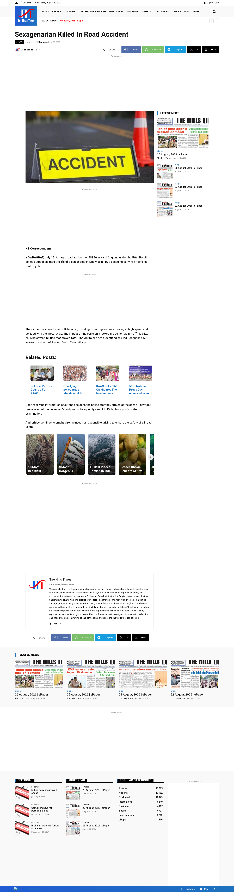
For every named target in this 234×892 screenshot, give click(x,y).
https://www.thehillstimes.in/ (62, 584)
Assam (19, 42)
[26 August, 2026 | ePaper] (182, 133)
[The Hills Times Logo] (27, 889)
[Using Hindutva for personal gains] (22, 811)
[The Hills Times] (26, 15)
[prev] (211, 21)
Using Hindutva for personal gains (41, 809)
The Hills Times (32, 49)
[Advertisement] (117, 82)
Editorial (25, 780)
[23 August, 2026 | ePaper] (165, 190)
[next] (217, 21)
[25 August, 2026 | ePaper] (165, 171)
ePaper (160, 151)
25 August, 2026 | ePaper (188, 168)
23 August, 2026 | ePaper (188, 187)
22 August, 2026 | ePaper (188, 205)
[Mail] (55, 623)
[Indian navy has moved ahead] (22, 793)
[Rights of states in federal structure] (22, 828)
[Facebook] (50, 623)
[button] (214, 11)
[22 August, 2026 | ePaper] (165, 209)
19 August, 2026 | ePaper (71, 20)
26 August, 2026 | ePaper (172, 154)
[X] (60, 623)
